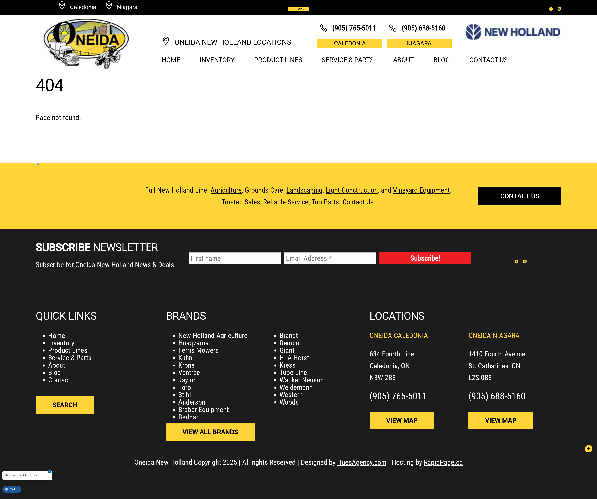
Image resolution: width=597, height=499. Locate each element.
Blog (441, 60)
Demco (289, 343)
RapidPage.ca (443, 462)
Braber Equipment (203, 409)
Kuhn (185, 357)
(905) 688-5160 (496, 396)
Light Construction (352, 190)
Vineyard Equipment (421, 190)
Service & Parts (348, 60)
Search (301, 9)
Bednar (188, 417)
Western (291, 394)
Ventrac (189, 372)
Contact (59, 380)
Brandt (289, 335)
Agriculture (226, 190)
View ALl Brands (210, 432)
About (403, 60)
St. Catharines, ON (494, 366)
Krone (186, 365)
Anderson (191, 402)
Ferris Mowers (198, 350)
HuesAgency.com (361, 462)
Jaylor (187, 380)
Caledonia (350, 43)
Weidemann (296, 387)
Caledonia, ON (390, 366)
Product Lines (278, 60)
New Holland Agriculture (213, 335)
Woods (289, 402)
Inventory (217, 60)
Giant (287, 350)
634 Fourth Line (392, 354)
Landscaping (304, 190)
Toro (184, 387)
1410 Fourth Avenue (496, 354)
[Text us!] (12, 491)
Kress (288, 365)
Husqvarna (193, 343)
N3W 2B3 (383, 377)
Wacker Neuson (302, 380)
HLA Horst (294, 357)
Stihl (184, 394)
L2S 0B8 (480, 377)
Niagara (419, 43)
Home (171, 60)
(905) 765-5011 (398, 396)
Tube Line (293, 372)
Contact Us (488, 60)
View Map (402, 420)
